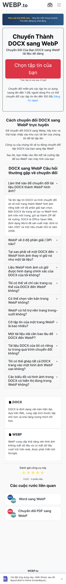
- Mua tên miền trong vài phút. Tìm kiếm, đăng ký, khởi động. (33, 19)
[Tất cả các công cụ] (50, 5)
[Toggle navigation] (59, 5)
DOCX (17, 402)
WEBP (17, 434)
